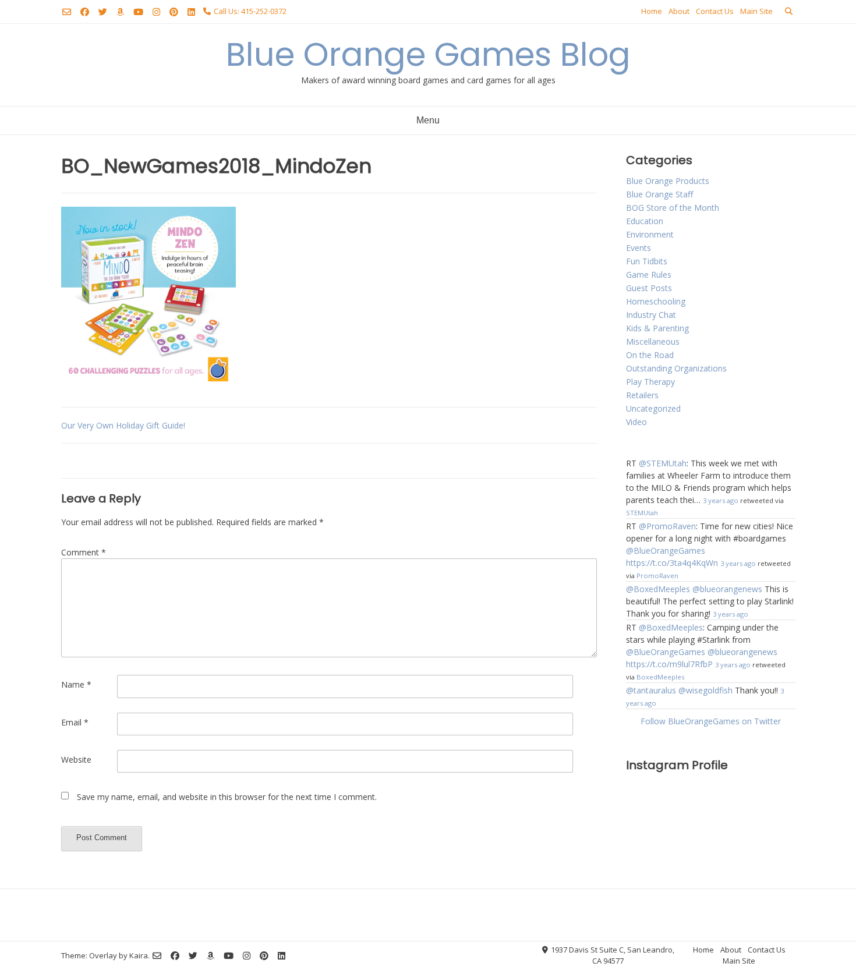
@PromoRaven (667, 526)
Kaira (138, 955)
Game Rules (648, 274)
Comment (83, 552)
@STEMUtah (663, 463)
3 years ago (720, 500)
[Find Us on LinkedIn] (191, 12)
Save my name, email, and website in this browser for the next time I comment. (227, 796)
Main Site (756, 11)
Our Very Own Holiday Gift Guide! (123, 425)
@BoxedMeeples (658, 588)
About (678, 11)
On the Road (650, 354)
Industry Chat (651, 314)
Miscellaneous (653, 341)
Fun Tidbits (646, 261)
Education (644, 220)
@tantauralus (651, 690)
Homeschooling (655, 301)
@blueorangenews (727, 588)
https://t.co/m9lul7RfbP (669, 664)
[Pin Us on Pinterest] (173, 12)
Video (636, 421)
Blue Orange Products (667, 180)
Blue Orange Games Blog (428, 54)
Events (638, 247)
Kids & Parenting (657, 328)
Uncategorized (653, 408)
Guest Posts (649, 287)
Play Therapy (650, 381)
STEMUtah (642, 512)
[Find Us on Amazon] (120, 12)
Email (75, 722)
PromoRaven (657, 575)
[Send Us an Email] (66, 12)
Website (76, 759)
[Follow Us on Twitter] (102, 12)
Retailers (642, 395)
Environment (650, 234)
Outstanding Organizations (676, 368)
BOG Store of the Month (672, 207)
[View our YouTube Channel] (138, 12)
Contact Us (715, 11)
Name (76, 684)
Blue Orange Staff (659, 194)
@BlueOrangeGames (665, 550)
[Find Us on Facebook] (84, 12)
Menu (428, 120)
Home (651, 11)
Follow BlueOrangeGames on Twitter (711, 721)
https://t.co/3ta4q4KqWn (672, 562)
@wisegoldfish (705, 690)
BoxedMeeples (660, 676)
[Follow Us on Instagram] (156, 12)
